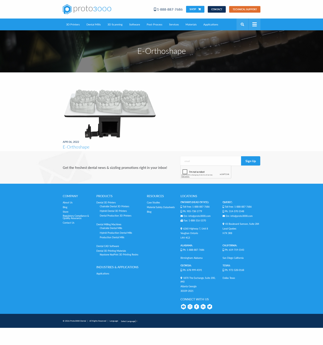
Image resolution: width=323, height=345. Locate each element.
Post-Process (154, 24)
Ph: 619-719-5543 (234, 249)
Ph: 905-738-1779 (192, 211)
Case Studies (153, 202)
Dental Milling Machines (108, 224)
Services (174, 24)
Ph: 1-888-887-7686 (193, 249)
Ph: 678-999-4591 (192, 270)
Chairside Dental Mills (111, 228)
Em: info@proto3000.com (197, 216)
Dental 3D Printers (106, 202)
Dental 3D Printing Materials (111, 251)
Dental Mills (93, 24)
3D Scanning (114, 24)
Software (134, 24)
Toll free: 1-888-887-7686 (196, 206)
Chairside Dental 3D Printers (114, 206)
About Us (68, 202)
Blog (65, 207)
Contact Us (68, 222)
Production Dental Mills (112, 237)
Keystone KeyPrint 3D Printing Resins (119, 254)
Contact (216, 9)
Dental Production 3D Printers (115, 215)
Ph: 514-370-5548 (234, 211)
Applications (210, 24)
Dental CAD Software (107, 246)
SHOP (193, 9)
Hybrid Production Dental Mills (116, 232)
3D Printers (73, 24)
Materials (191, 24)
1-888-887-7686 (169, 9)
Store (65, 211)
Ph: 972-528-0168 (234, 270)
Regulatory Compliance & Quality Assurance (76, 217)
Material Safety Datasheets (161, 207)
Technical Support (245, 9)
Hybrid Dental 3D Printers (113, 210)
